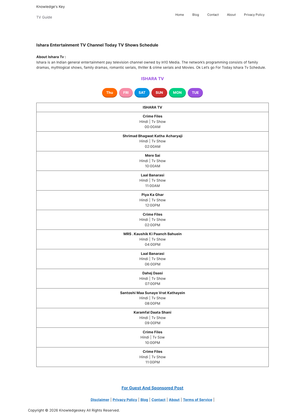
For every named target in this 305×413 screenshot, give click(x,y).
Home (179, 15)
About (231, 15)
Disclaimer (100, 400)
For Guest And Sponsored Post (152, 387)
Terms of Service (197, 400)
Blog (195, 15)
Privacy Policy (254, 15)
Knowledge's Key (50, 7)
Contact (213, 15)
